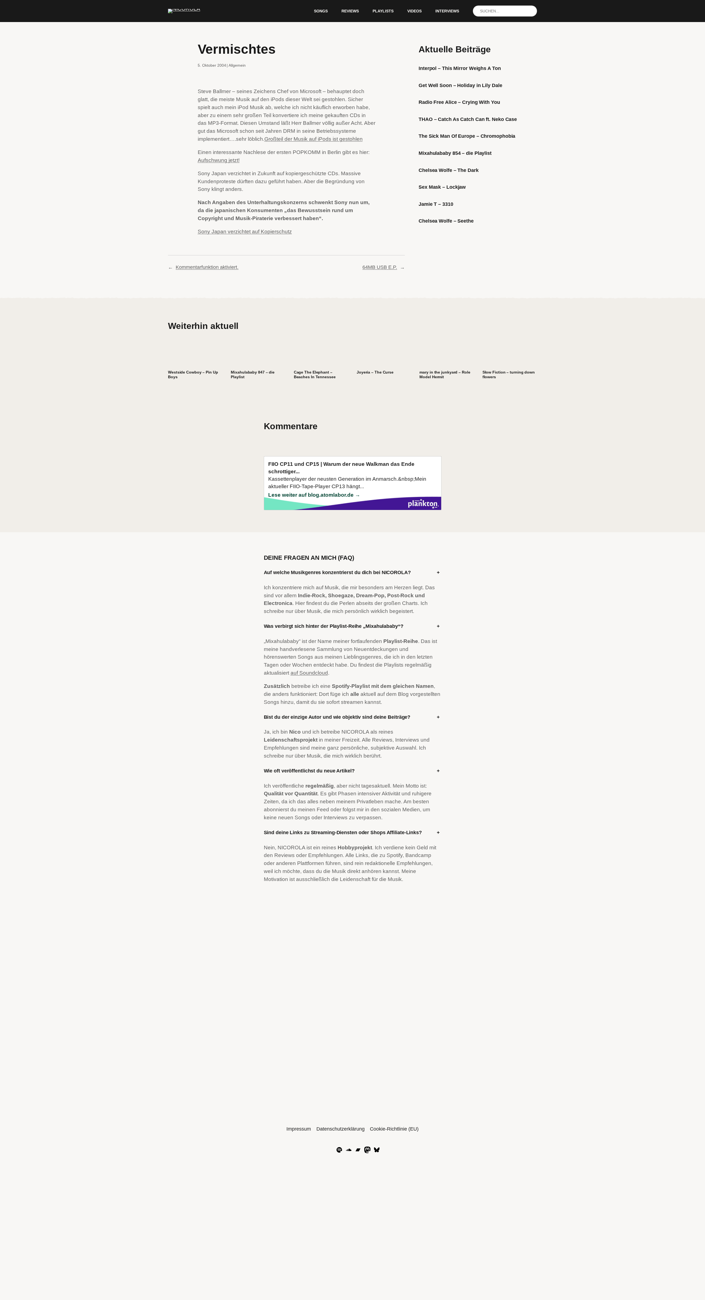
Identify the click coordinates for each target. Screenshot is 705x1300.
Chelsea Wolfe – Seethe (446, 221)
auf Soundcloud (309, 673)
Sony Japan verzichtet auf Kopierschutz (245, 231)
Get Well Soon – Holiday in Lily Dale (460, 85)
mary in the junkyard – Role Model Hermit (444, 374)
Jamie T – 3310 (436, 204)
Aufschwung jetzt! (219, 160)
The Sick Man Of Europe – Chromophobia (467, 136)
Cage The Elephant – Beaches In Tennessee (315, 374)
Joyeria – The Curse (375, 372)
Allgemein (237, 65)
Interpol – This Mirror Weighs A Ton (460, 68)
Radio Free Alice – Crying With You (459, 102)
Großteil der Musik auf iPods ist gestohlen (313, 139)
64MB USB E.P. (379, 267)
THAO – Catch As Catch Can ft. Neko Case (468, 119)
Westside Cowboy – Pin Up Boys (193, 374)
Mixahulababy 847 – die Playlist (253, 374)
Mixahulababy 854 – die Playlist (455, 153)
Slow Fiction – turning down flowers (508, 374)
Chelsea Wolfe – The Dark (449, 170)
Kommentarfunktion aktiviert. (207, 267)
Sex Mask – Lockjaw (442, 187)
